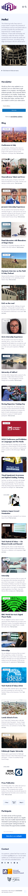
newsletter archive (16, 117)
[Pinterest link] (2, 863)
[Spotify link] (14, 863)
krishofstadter (19, 890)
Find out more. (20, 153)
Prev (7, 802)
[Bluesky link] (8, 863)
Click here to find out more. (11, 71)
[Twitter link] (11, 863)
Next (21, 802)
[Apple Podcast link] (17, 863)
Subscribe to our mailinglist (14, 836)
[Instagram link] (5, 863)
